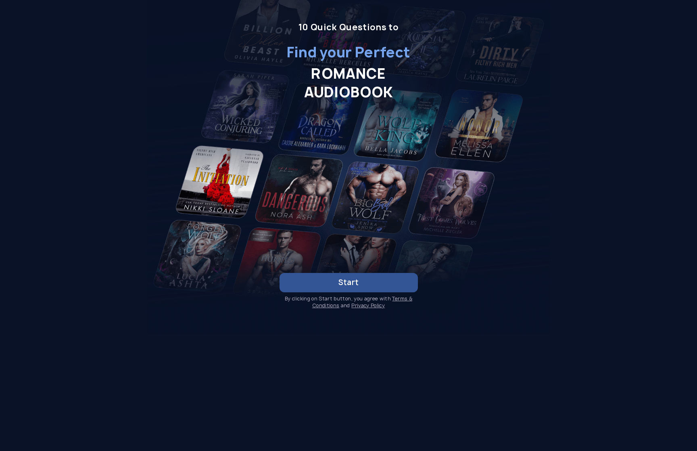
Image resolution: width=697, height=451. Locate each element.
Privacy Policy (368, 305)
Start (348, 282)
